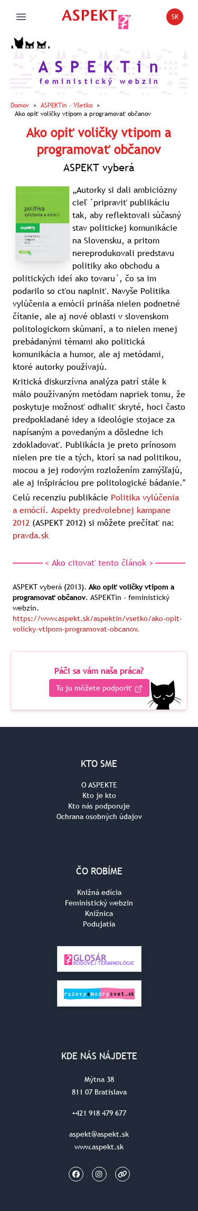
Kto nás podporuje (99, 806)
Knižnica (99, 913)
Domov (20, 105)
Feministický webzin (99, 903)
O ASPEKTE (99, 785)
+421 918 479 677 (99, 1113)
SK (177, 18)
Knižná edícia (99, 892)
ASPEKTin (66, 105)
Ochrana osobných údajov (99, 816)
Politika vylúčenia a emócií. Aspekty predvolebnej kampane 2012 (96, 509)
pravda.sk (31, 535)
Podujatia (99, 924)
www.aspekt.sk (99, 1146)
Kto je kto (99, 795)
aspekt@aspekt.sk (99, 1134)
